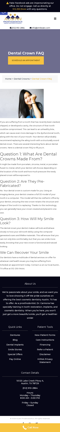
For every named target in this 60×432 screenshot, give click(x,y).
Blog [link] (15, 340)
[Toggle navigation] (55, 19)
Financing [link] (45, 344)
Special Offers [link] (15, 354)
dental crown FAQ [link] (24, 148)
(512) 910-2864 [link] (18, 28)
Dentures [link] (15, 335)
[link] (12, 18)
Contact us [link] (36, 265)
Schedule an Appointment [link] (26, 60)
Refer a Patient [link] (45, 349)
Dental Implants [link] (15, 344)
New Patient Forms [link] (45, 335)
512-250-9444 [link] (17, 268)
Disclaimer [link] (45, 354)
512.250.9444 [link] (19, 9)
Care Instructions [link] (45, 340)
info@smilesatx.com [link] (40, 28)
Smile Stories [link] (15, 349)
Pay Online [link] (15, 359)
